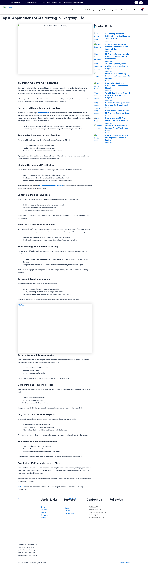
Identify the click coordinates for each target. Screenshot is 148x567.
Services (79, 10)
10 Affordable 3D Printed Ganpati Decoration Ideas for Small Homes (116, 46)
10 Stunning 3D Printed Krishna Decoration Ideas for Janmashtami (117, 35)
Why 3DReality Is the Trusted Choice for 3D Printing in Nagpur (117, 95)
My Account (130, 10)
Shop (111, 10)
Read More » (108, 41)
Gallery (105, 10)
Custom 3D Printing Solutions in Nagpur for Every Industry (117, 104)
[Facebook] (119, 507)
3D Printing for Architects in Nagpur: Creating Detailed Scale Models (117, 56)
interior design (43, 113)
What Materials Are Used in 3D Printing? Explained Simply (117, 112)
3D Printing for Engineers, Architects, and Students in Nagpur (116, 66)
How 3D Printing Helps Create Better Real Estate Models (116, 85)
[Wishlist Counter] (137, 10)
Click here (21, 487)
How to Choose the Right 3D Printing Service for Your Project (117, 137)
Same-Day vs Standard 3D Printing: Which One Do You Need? (116, 127)
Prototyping (89, 10)
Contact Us (119, 10)
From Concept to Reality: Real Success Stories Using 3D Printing (117, 75)
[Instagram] (119, 509)
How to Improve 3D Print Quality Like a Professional (116, 119)
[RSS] (119, 512)
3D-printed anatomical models (51, 186)
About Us (70, 10)
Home (62, 10)
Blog (98, 10)
